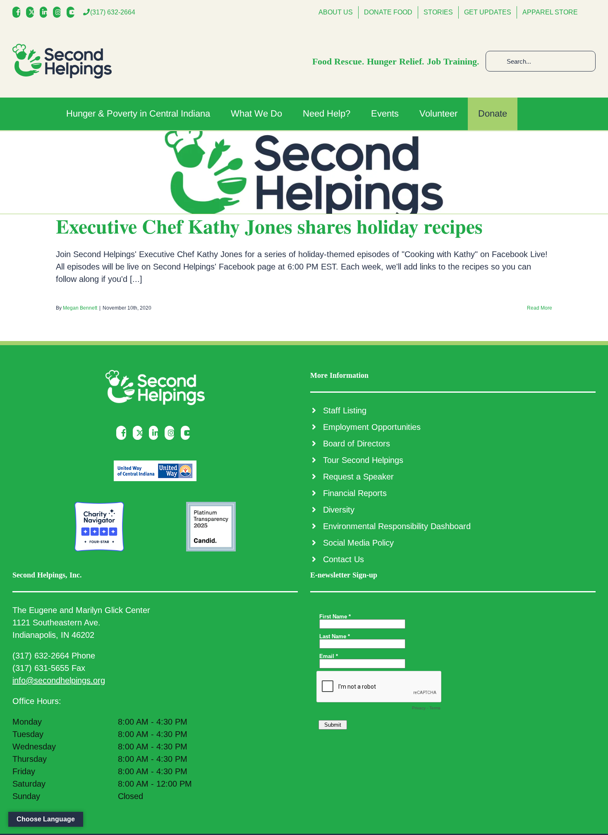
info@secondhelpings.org (58, 680)
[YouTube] (73, 12)
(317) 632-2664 (112, 12)
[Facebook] (18, 12)
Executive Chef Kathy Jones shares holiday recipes (269, 225)
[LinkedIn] (46, 12)
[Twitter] (32, 12)
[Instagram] (59, 12)
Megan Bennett (80, 308)
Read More (539, 308)
